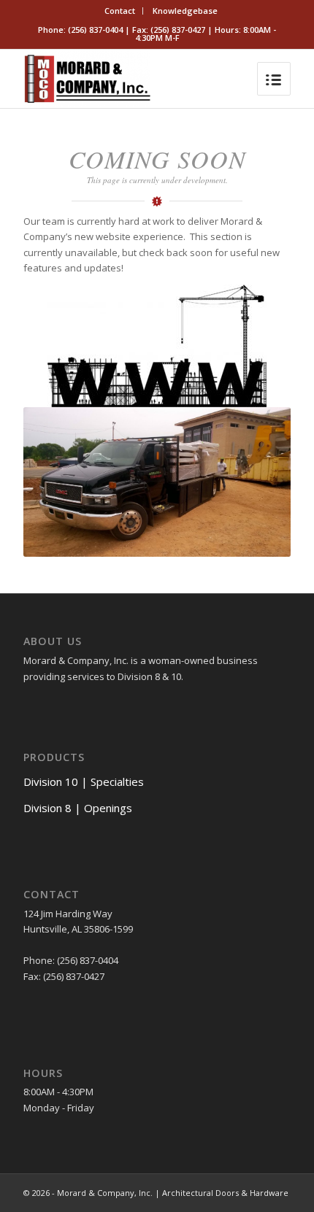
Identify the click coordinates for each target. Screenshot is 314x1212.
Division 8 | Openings (77, 807)
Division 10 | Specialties (83, 781)
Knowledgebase (185, 10)
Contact (119, 10)
